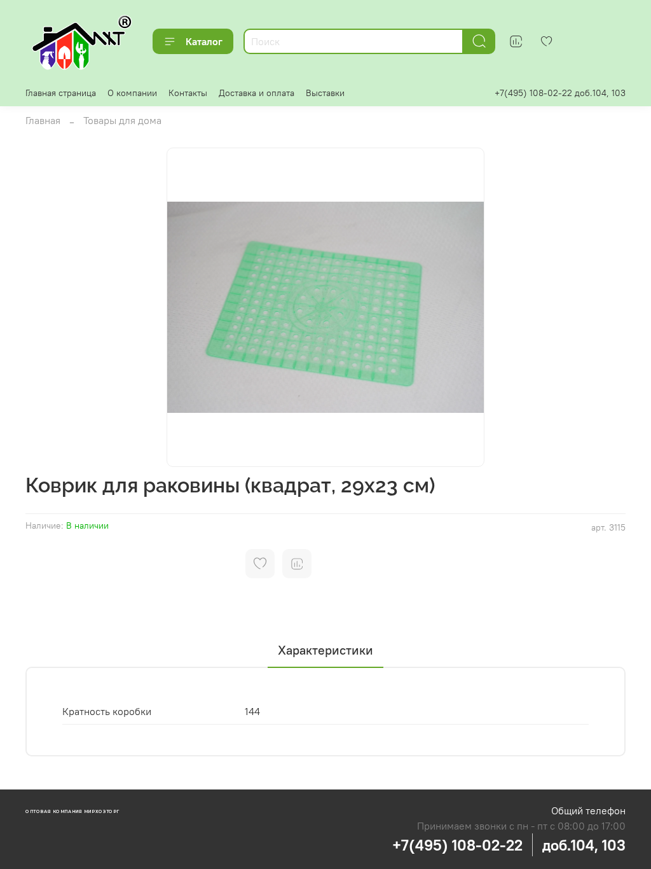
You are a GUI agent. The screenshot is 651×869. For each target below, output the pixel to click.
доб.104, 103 (584, 844)
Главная (42, 120)
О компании (132, 93)
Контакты (187, 93)
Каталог (204, 41)
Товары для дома (122, 120)
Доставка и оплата (256, 93)
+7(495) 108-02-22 (457, 844)
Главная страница (60, 93)
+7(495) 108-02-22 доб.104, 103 (560, 93)
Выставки (325, 93)
